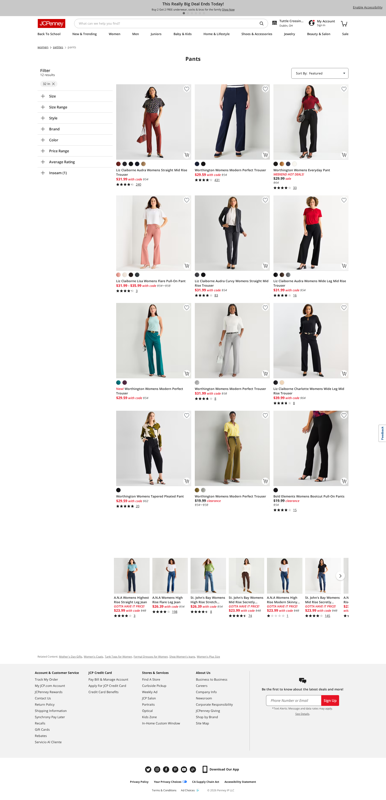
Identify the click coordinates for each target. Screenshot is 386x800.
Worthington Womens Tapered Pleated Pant (150, 496)
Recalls (40, 723)
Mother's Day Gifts (70, 656)
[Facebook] (166, 769)
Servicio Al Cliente (48, 742)
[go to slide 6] (204, 13)
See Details (302, 714)
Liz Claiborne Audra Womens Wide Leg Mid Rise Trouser (309, 283)
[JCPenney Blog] (193, 769)
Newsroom (204, 698)
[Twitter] (148, 769)
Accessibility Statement (240, 782)
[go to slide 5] (200, 13)
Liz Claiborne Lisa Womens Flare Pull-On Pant (151, 281)
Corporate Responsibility (214, 704)
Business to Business (211, 679)
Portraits (148, 704)
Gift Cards (42, 729)
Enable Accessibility (367, 7)
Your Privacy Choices (167, 782)
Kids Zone (149, 717)
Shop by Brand (207, 717)
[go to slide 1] (184, 13)
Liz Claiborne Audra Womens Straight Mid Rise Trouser (151, 172)
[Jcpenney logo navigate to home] (51, 23)
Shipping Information (51, 711)
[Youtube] (184, 769)
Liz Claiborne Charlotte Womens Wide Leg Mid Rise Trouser (308, 391)
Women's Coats (93, 656)
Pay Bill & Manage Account (108, 679)
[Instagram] (157, 769)
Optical (147, 711)
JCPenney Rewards (49, 692)
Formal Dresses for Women (151, 656)
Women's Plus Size (208, 656)
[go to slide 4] (196, 13)
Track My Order (46, 679)
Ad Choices (188, 790)
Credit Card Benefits (103, 692)
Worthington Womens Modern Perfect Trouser (230, 170)
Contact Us (43, 698)
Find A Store (151, 679)
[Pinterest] (175, 769)
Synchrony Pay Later (50, 717)
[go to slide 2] (188, 13)
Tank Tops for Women (118, 656)
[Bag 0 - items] (344, 23)
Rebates (41, 736)
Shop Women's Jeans (182, 656)
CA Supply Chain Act (205, 782)
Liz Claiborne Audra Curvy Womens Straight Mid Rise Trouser (232, 283)
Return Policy (45, 704)
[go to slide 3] (192, 13)
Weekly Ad (149, 692)
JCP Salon (149, 698)
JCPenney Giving (208, 711)
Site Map (202, 723)
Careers (202, 686)
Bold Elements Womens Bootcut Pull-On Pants (308, 496)
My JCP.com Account (50, 686)
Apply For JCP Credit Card (107, 686)
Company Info (206, 692)
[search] (263, 23)
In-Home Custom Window (161, 723)
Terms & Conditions (164, 790)
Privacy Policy (139, 782)
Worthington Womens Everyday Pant (301, 170)
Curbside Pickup (154, 686)
